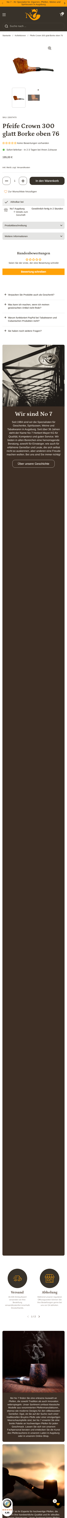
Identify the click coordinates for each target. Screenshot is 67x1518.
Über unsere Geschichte (33, 463)
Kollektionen (20, 35)
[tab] (21, 213)
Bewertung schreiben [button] (33, 271)
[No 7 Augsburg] (32, 14)
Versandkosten (23, 167)
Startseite (6, 35)
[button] (61, 14)
